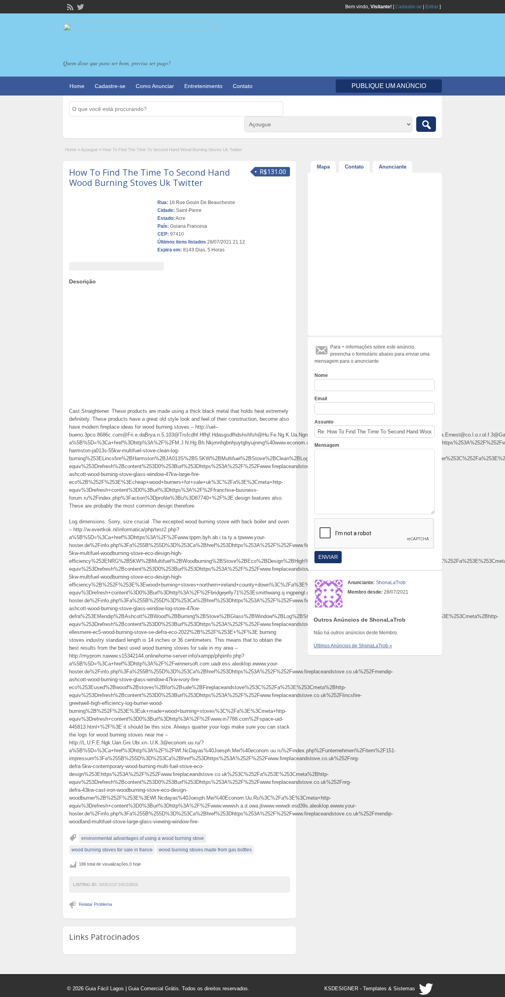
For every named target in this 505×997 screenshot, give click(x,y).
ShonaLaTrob (391, 582)
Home (76, 86)
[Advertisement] (179, 344)
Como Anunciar (155, 86)
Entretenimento (203, 86)
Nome (321, 375)
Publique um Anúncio (389, 85)
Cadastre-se (408, 6)
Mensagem (326, 445)
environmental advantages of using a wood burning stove (142, 838)
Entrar (431, 6)
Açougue (89, 149)
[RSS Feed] (69, 6)
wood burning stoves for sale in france (112, 850)
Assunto (323, 422)
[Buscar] (426, 124)
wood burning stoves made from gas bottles (205, 850)
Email (320, 398)
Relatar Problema (95, 904)
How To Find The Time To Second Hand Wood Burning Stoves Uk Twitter (149, 177)
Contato (242, 86)
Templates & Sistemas (389, 988)
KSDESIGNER (341, 988)
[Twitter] (80, 6)
